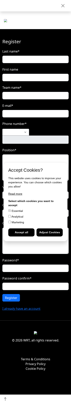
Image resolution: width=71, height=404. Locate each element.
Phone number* (14, 124)
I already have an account (21, 308)
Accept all (21, 232)
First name (10, 69)
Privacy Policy (35, 364)
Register (11, 298)
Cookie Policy (35, 368)
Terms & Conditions (35, 359)
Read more (15, 193)
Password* (10, 260)
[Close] (63, 5)
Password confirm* (17, 278)
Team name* (11, 87)
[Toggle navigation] (65, 22)
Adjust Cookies (49, 232)
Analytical (17, 216)
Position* (9, 150)
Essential (17, 210)
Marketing (17, 222)
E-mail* (7, 105)
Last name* (11, 51)
